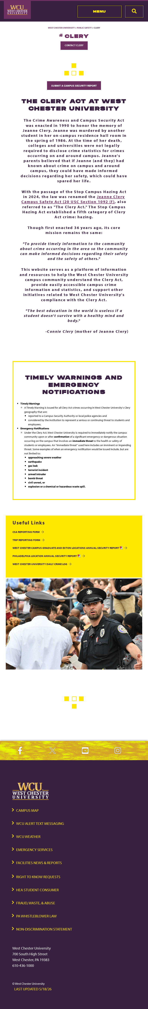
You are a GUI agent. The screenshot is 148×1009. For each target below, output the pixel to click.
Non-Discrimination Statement (44, 929)
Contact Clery (74, 45)
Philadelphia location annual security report (45, 556)
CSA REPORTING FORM (26, 532)
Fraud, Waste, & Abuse (35, 902)
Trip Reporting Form (26, 540)
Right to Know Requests (38, 876)
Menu (99, 11)
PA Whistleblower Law (36, 916)
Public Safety (84, 27)
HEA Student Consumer (37, 889)
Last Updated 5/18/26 (32, 988)
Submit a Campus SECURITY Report (74, 85)
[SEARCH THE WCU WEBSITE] (134, 12)
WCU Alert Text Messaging (40, 823)
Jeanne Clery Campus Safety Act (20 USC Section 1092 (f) (73, 199)
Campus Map (27, 810)
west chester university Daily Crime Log (40, 564)
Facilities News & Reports (39, 862)
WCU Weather (28, 836)
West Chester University (61, 27)
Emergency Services (34, 849)
